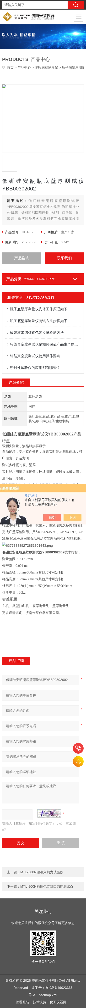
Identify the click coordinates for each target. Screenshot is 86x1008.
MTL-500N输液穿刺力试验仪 (41, 872)
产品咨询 (21, 258)
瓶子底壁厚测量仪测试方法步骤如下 (38, 321)
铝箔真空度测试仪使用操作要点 (35, 356)
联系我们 (64, 258)
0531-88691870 (78, 748)
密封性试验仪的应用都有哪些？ (35, 368)
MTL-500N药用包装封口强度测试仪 (46, 886)
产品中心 (24, 67)
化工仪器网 (58, 1002)
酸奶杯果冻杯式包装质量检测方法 (37, 332)
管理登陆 (22, 1002)
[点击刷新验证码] (49, 813)
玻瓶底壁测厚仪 (46, 67)
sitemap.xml (48, 995)
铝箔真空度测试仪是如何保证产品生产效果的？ (45, 344)
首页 (10, 67)
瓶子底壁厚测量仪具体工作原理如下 (38, 309)
